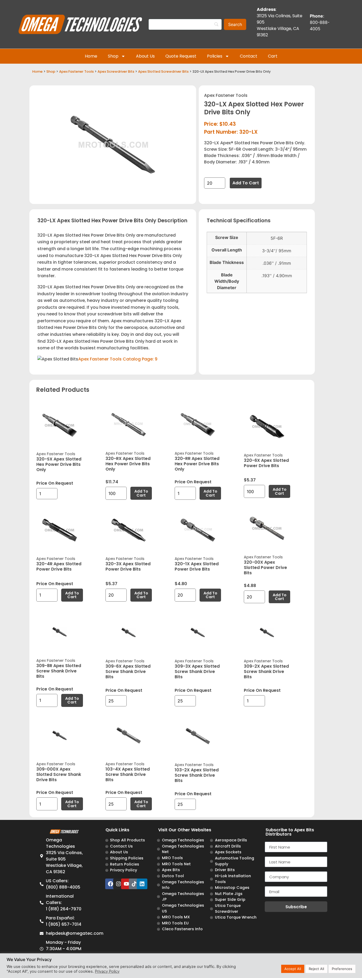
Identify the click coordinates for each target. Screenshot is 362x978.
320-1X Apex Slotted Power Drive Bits (197, 566)
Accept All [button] (292, 969)
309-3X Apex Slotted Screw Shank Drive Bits (197, 671)
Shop (113, 56)
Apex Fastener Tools (76, 71)
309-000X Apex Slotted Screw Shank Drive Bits (58, 774)
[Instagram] (118, 884)
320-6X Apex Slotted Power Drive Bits (266, 463)
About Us (145, 56)
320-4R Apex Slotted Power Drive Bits (58, 566)
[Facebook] (110, 884)
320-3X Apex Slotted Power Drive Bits (128, 566)
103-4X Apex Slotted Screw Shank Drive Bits (127, 774)
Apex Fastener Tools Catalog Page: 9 (117, 359)
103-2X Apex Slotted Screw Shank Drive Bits (197, 775)
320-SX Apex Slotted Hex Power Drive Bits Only (58, 464)
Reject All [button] (316, 969)
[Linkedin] (142, 884)
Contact (248, 56)
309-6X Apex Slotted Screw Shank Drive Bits (128, 671)
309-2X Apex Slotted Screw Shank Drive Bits (266, 671)
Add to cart (245, 183)
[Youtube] (126, 884)
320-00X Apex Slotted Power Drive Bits (265, 567)
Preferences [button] (342, 969)
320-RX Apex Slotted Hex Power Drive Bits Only (128, 463)
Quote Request (180, 56)
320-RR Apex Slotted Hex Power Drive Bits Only (197, 463)
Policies (214, 56)
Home (91, 56)
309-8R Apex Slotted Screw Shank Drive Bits (58, 671)
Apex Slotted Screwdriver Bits (163, 71)
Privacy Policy (107, 971)
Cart (272, 56)
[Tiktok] (134, 884)
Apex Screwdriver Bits (116, 71)
